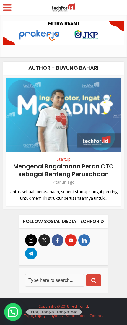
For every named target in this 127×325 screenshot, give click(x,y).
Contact (96, 315)
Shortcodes (76, 315)
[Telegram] (31, 253)
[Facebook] (58, 240)
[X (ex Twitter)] (44, 240)
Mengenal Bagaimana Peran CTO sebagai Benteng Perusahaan (63, 170)
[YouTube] (71, 240)
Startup (64, 159)
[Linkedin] (84, 240)
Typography (35, 315)
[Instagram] (31, 240)
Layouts (56, 315)
